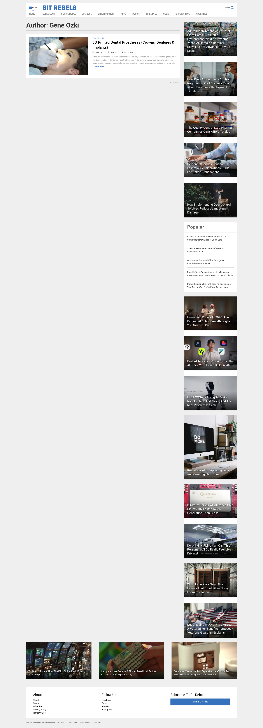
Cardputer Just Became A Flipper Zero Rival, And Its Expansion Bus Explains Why (128, 673)
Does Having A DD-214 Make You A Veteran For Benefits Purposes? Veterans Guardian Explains (210, 628)
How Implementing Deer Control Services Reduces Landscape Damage (209, 208)
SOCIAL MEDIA (68, 14)
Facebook (106, 700)
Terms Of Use (39, 713)
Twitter (105, 703)
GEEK (166, 14)
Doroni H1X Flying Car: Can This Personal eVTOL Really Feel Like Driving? (209, 549)
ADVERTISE (201, 14)
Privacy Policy (39, 709)
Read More (99, 66)
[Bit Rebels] (58, 8)
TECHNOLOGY (48, 14)
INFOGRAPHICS (182, 14)
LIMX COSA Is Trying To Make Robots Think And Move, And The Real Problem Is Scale (209, 401)
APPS (123, 14)
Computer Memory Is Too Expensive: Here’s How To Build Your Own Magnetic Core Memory (201, 673)
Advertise (37, 706)
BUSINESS (87, 14)
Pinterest (106, 706)
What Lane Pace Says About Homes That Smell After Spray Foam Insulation (207, 588)
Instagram (107, 709)
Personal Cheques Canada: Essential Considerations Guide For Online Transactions (208, 168)
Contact (37, 703)
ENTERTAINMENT (106, 14)
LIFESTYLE (151, 14)
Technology (98, 38)
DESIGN (136, 14)
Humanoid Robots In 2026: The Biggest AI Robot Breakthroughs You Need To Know (208, 321)
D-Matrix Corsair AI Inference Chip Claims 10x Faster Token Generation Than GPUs (210, 509)
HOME (32, 14)
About (36, 700)
